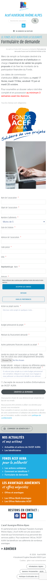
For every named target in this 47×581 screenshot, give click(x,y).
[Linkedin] (30, 515)
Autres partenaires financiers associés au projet (19, 345)
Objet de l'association (9, 208)
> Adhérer (8, 549)
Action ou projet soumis (10, 306)
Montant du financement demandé (14, 335)
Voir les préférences (23, 299)
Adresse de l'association (10, 237)
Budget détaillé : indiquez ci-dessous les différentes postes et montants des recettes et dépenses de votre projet (23, 366)
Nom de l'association (9, 198)
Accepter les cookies (23, 286)
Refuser (23, 293)
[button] (23, 25)
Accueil (8, 49)
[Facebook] (17, 515)
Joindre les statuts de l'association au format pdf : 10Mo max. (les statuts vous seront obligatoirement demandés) (22, 355)
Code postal (5, 247)
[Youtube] (23, 515)
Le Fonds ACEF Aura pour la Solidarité (24, 49)
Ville (3, 257)
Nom (9, 267)
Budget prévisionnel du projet (12, 325)
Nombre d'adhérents (9, 218)
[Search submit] (35, 20)
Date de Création (7, 227)
